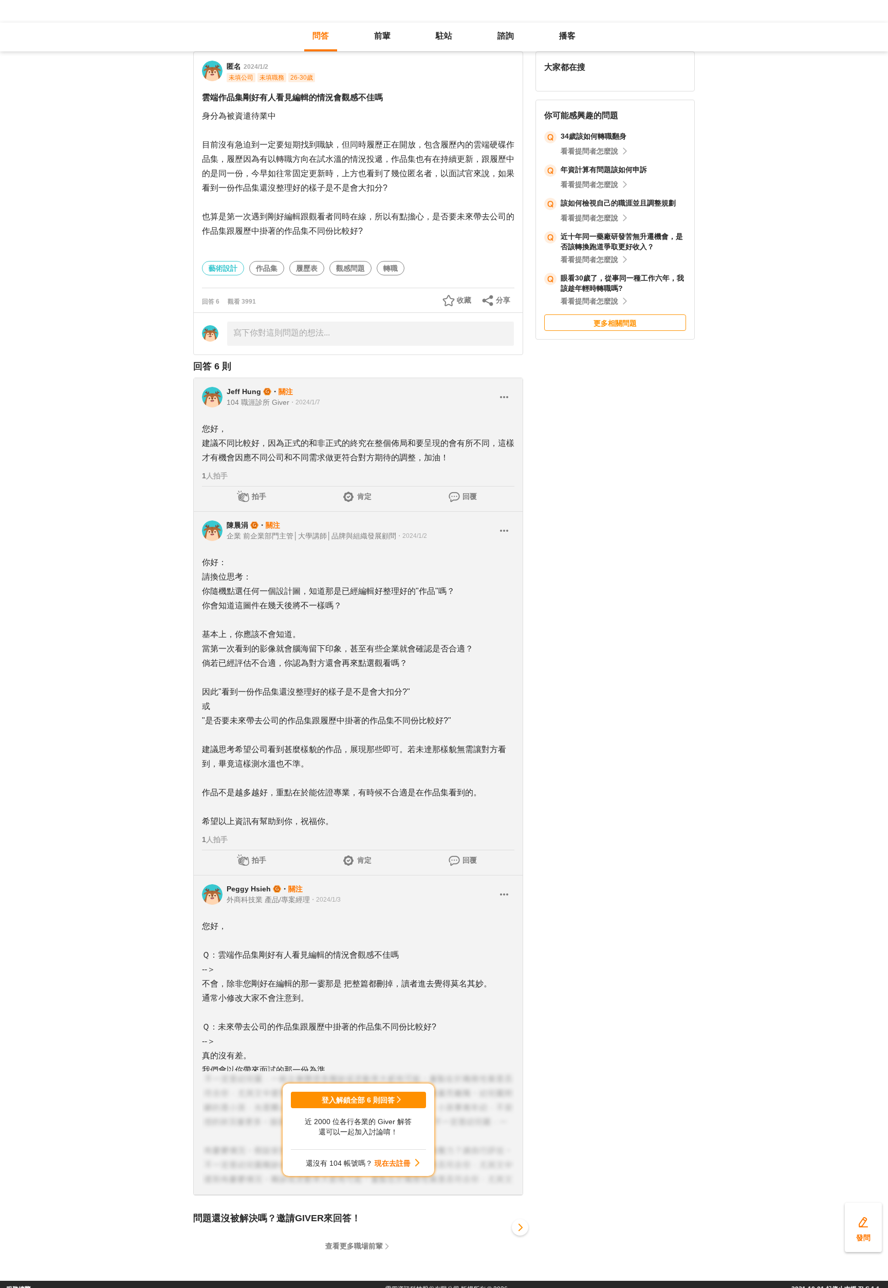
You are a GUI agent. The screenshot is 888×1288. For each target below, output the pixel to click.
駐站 (444, 35)
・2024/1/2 (411, 535)
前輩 (382, 35)
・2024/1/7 (304, 402)
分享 (503, 300)
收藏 (464, 300)
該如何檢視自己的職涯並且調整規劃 (618, 203)
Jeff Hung (244, 391)
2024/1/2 (256, 66)
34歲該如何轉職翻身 (593, 136)
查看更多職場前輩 (354, 1246)
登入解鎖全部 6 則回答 (358, 1100)
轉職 (390, 268)
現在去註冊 (393, 1163)
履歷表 (307, 268)
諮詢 (505, 35)
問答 (320, 35)
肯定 (364, 496)
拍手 (259, 496)
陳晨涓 (237, 525)
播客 (567, 35)
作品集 (267, 268)
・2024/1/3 (325, 899)
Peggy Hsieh (249, 889)
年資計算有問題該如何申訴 (604, 169)
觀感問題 (350, 268)
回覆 (469, 496)
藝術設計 (223, 268)
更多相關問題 (615, 323)
